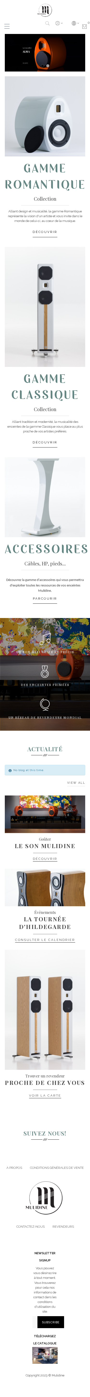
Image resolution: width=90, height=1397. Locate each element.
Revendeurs (63, 1226)
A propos (14, 1168)
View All (76, 782)
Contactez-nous (30, 1226)
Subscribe (51, 1322)
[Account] (59, 23)
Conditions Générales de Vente (57, 1168)
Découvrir (45, 859)
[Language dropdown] (75, 23)
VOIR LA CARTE (45, 1095)
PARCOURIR (45, 598)
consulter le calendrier (45, 940)
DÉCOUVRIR (45, 232)
